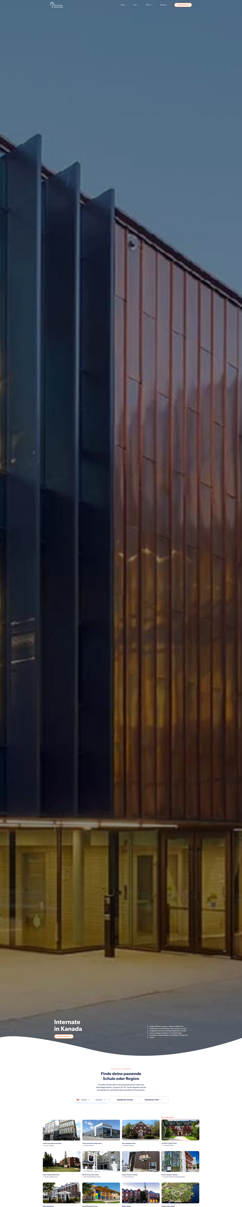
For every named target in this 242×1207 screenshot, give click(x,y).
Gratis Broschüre (183, 5)
